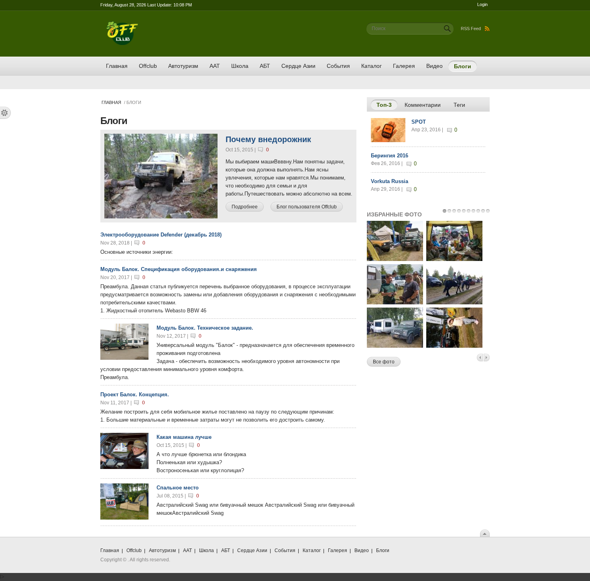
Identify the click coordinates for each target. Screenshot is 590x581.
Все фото (384, 362)
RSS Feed (471, 28)
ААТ (215, 66)
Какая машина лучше (184, 437)
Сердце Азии (298, 66)
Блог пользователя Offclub (307, 207)
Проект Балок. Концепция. (134, 394)
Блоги (462, 66)
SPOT (418, 122)
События (338, 66)
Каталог (371, 66)
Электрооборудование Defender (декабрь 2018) (161, 235)
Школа (239, 66)
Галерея (404, 66)
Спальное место (178, 488)
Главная (117, 66)
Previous (480, 357)
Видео (434, 66)
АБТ (265, 66)
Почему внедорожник (268, 139)
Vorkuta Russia (389, 181)
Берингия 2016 (389, 156)
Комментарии (423, 105)
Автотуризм (183, 66)
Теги (459, 105)
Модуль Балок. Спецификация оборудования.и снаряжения (178, 269)
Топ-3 (386, 105)
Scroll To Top (485, 533)
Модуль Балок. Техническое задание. (205, 328)
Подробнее (248, 207)
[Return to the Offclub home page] (122, 25)
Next (487, 357)
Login (482, 4)
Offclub (148, 66)
